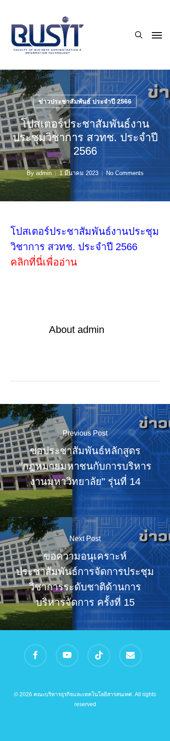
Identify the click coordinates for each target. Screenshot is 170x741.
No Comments (125, 173)
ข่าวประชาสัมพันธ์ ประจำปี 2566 (85, 101)
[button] (157, 34)
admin (44, 173)
